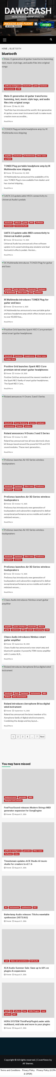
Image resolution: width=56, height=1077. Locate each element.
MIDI (31, 223)
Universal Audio (21, 226)
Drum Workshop (21, 423)
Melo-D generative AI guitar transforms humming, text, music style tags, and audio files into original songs (27, 99)
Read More (8, 121)
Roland (19, 426)
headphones (29, 356)
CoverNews (43, 1059)
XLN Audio (34, 961)
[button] (5, 39)
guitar (35, 86)
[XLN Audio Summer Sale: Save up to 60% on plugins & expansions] (28, 946)
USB (18, 89)
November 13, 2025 (22, 240)
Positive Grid (10, 359)
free (24, 1011)
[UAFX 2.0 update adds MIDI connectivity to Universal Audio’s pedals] (28, 211)
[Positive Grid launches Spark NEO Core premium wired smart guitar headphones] (28, 345)
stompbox (9, 226)
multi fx (8, 1014)
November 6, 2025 (21, 307)
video (16, 854)
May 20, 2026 (19, 106)
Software (39, 223)
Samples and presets (13, 801)
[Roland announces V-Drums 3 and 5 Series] (28, 412)
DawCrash (28, 11)
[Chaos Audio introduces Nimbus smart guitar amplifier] (28, 615)
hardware (43, 86)
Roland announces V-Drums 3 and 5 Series (27, 433)
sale (6, 961)
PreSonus (40, 486)
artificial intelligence (13, 86)
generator (22, 797)
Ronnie (8, 106)
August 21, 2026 (20, 814)
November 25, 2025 (22, 173)
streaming (39, 630)
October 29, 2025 (21, 373)
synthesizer (26, 907)
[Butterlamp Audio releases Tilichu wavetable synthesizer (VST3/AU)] (28, 893)
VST (35, 907)
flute (17, 693)
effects (18, 223)
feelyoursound (10, 797)
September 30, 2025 (22, 644)
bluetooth (27, 86)
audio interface (20, 289)
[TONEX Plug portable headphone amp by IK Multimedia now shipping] (28, 144)
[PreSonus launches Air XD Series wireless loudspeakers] (28, 475)
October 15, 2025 (21, 504)
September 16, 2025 (22, 711)
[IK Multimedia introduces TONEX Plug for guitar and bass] (28, 278)
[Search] (51, 39)
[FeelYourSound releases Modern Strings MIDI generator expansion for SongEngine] (28, 786)
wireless (38, 293)
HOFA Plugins (34, 1011)
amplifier (8, 156)
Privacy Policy (28, 1070)
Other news (41, 156)
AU (6, 907)
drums (32, 423)
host (43, 1011)
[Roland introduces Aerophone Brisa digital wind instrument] (28, 682)
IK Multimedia (29, 156)
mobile (30, 630)
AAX (6, 1011)
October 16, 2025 (21, 437)
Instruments (10, 89)
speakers (8, 490)
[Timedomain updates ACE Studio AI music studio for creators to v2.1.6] (28, 839)
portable (8, 159)
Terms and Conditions (10, 1070)
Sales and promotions (19, 961)
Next (42, 737)
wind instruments (19, 697)
